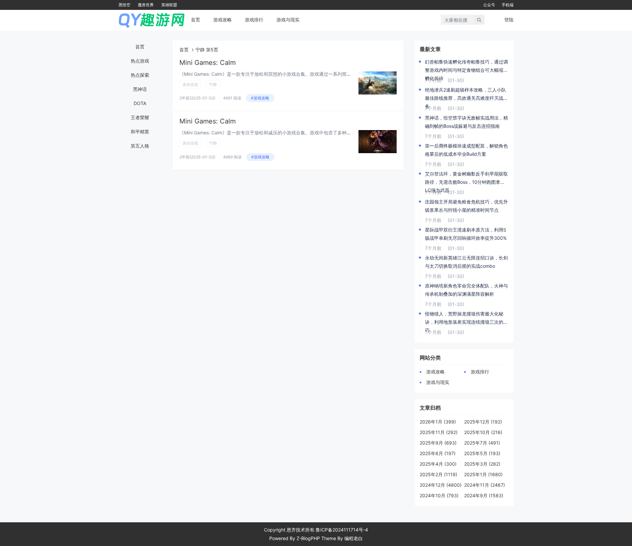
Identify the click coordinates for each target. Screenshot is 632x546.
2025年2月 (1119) (438, 474)
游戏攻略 (222, 19)
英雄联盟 (169, 4)
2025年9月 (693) (438, 443)
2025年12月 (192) (483, 421)
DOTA (140, 103)
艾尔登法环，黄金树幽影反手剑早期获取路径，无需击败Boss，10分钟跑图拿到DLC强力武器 (466, 178)
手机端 (508, 4)
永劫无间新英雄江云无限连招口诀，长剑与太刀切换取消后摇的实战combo (466, 262)
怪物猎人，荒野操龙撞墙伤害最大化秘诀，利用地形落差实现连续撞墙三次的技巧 (466, 318)
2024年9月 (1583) (483, 495)
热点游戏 (140, 61)
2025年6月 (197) (438, 453)
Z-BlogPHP (308, 538)
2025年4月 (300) (438, 464)
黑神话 (140, 89)
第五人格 (140, 146)
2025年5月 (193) (482, 453)
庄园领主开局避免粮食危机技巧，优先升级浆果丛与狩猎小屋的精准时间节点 (466, 206)
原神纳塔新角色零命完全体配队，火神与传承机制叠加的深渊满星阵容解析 (466, 290)
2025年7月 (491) (482, 443)
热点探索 (140, 75)
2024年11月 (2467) (484, 485)
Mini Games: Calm (207, 63)
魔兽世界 (146, 4)
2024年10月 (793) (439, 495)
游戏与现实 (288, 19)
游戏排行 (254, 19)
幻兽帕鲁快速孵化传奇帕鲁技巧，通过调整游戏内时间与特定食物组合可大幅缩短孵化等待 (466, 66)
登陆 (509, 19)
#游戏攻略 (260, 98)
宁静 (213, 84)
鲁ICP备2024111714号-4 (342, 529)
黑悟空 (124, 4)
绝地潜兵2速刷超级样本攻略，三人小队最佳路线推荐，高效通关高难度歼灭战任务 (466, 94)
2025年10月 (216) (483, 432)
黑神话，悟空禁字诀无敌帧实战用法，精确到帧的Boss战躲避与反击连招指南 (466, 122)
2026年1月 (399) (438, 421)
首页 (195, 19)
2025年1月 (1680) (483, 474)
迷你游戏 (190, 84)
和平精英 (140, 131)
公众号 (489, 4)
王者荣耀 (140, 117)
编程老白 (353, 538)
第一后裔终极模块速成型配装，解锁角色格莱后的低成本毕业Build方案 (466, 150)
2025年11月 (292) (439, 432)
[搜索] (479, 20)
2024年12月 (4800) (440, 485)
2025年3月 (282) (482, 464)
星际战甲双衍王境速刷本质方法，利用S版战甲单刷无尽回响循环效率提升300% (466, 234)
